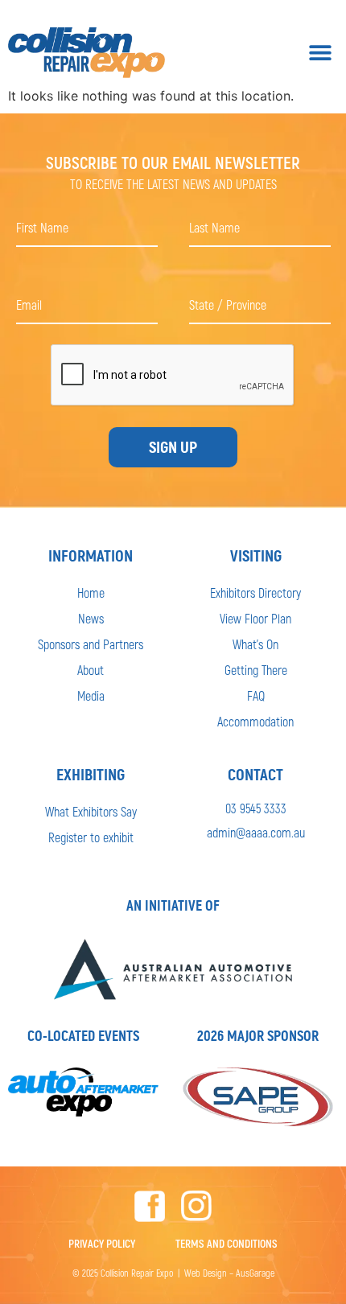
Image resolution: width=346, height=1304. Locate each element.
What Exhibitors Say (91, 811)
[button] (320, 53)
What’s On (255, 644)
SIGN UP (173, 447)
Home (91, 592)
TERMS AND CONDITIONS (226, 1243)
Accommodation (255, 721)
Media (91, 695)
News (91, 618)
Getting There (255, 669)
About (90, 669)
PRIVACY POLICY (101, 1243)
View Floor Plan (255, 618)
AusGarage (255, 1272)
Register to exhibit (91, 837)
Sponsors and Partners (90, 644)
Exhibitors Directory (255, 592)
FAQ (256, 695)
